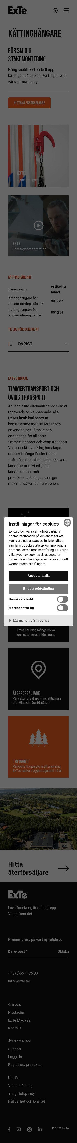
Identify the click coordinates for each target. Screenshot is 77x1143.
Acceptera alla (39, 575)
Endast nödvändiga (38, 588)
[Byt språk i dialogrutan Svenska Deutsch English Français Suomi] (66, 523)
